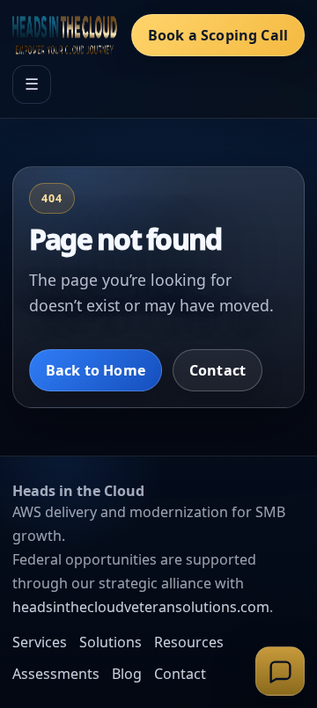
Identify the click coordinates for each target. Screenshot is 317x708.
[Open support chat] (280, 671)
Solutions (110, 642)
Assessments (56, 673)
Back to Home (95, 370)
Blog (127, 673)
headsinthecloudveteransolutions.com (140, 607)
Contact (217, 370)
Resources (189, 642)
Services (39, 642)
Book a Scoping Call (218, 35)
